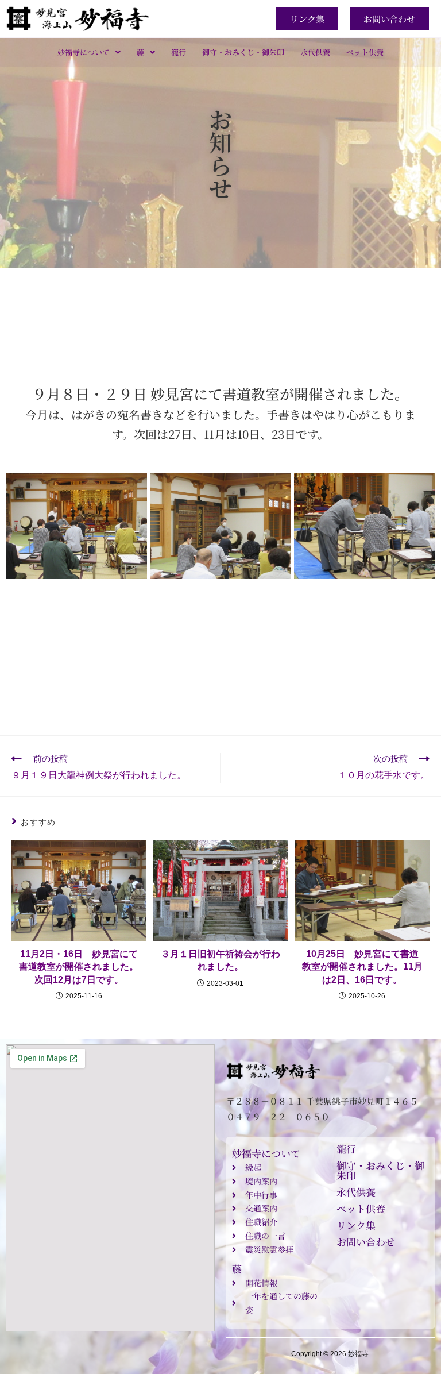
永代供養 (315, 52)
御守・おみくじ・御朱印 (243, 52)
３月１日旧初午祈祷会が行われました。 (220, 960)
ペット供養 (365, 52)
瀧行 (178, 52)
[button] (89, 52)
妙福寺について (83, 52)
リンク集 (356, 1225)
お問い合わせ (365, 1241)
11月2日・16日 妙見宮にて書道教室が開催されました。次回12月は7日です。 (78, 967)
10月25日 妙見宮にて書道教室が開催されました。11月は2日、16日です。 (362, 967)
